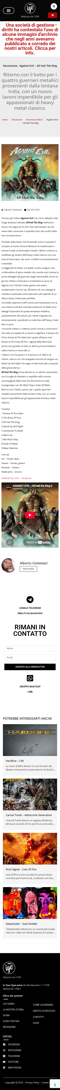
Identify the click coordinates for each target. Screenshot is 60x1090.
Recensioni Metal (34, 119)
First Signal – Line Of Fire (21, 869)
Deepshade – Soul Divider (21, 923)
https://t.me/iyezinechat (30, 613)
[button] (8, 10)
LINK (30, 691)
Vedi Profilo (28, 569)
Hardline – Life (15, 761)
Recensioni (17, 119)
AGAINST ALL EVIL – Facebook (16, 478)
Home (5, 119)
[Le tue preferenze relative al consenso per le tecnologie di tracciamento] (55, 1085)
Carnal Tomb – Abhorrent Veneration (29, 815)
